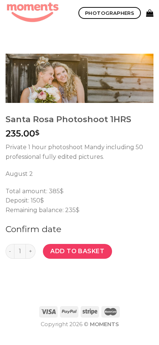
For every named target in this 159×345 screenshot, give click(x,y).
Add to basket (77, 251)
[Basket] (149, 13)
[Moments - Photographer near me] (36, 13)
